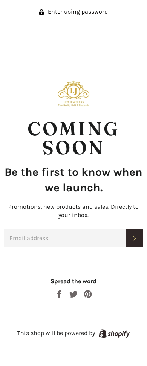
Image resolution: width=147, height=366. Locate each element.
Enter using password (77, 11)
